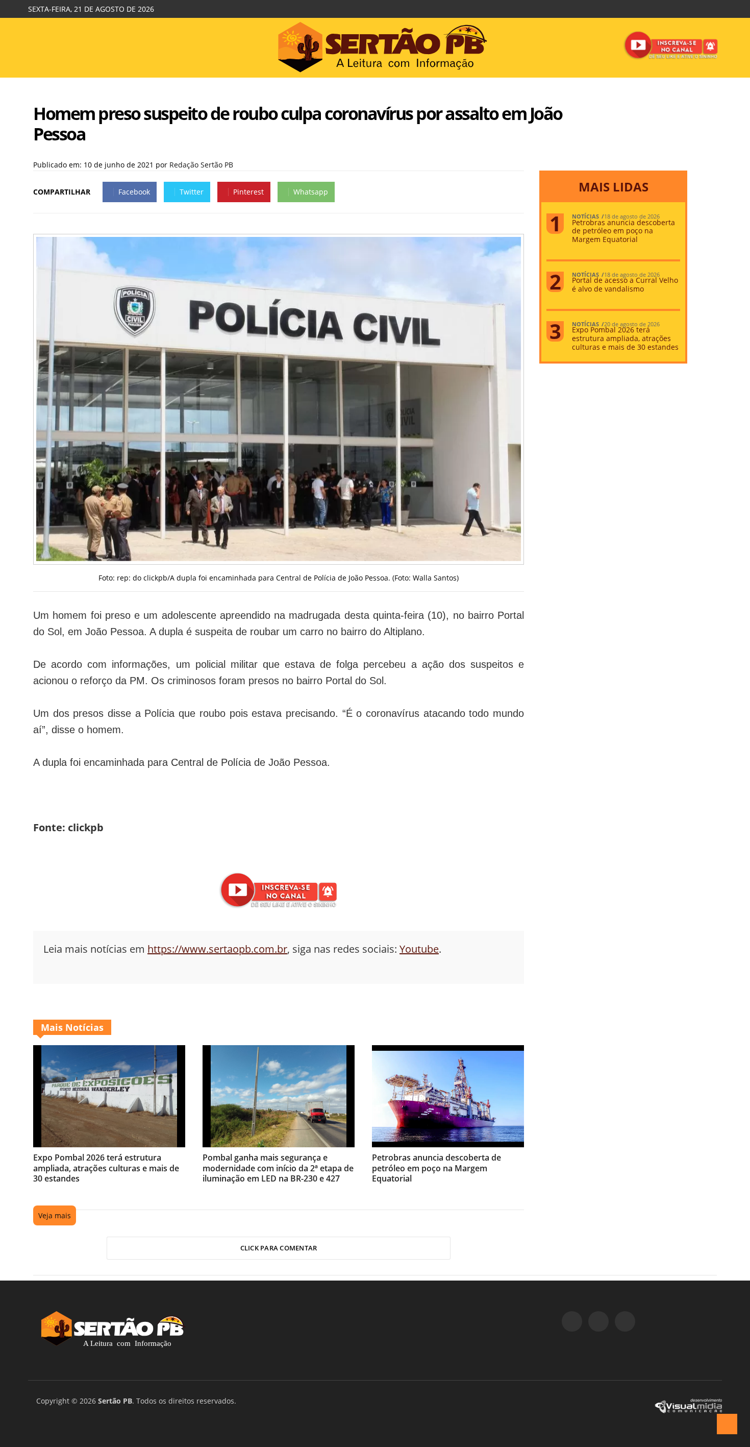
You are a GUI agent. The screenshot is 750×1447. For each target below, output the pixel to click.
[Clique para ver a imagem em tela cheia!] (278, 558)
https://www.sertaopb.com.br (217, 949)
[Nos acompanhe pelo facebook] (572, 1321)
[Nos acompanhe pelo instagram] (598, 1321)
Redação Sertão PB (201, 165)
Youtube (419, 949)
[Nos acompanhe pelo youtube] (625, 1321)
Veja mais (54, 1215)
